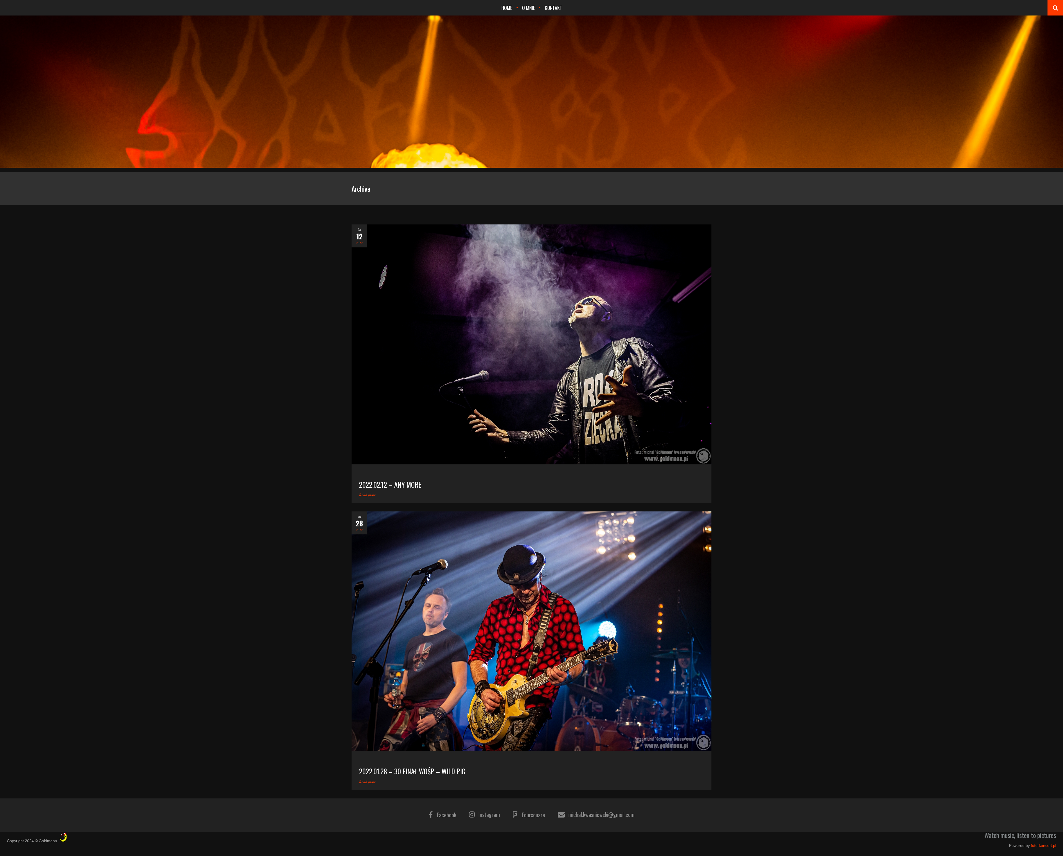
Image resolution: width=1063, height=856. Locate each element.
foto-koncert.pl (1043, 845)
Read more (367, 494)
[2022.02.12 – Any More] (531, 344)
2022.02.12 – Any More (390, 484)
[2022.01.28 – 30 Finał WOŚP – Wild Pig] (531, 631)
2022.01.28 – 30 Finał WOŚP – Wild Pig (412, 771)
